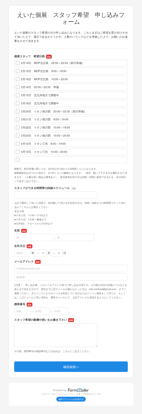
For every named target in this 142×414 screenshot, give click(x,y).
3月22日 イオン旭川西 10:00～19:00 (45, 127)
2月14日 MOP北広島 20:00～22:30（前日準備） (53, 63)
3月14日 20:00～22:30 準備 (40, 87)
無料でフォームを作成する (71, 399)
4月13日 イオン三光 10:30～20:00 (44, 152)
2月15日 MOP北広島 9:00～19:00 (43, 71)
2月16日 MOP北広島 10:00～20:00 (44, 79)
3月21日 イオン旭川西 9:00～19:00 (44, 119)
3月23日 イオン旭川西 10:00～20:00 (45, 135)
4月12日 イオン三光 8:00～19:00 (43, 144)
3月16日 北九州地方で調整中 (40, 103)
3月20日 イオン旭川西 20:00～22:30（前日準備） (54, 111)
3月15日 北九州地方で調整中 (40, 95)
